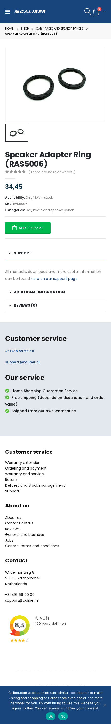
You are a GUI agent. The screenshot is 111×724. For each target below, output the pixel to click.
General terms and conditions (32, 546)
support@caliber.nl (22, 362)
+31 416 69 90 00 (19, 351)
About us (13, 517)
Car (28, 210)
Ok (50, 716)
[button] (9, 11)
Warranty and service (24, 474)
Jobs (9, 540)
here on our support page (54, 278)
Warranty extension (23, 462)
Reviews (12, 528)
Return (11, 479)
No (63, 716)
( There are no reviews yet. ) (51, 171)
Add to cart (31, 228)
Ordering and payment (26, 468)
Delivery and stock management (35, 485)
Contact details (19, 523)
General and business (24, 534)
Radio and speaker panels (54, 210)
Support (12, 491)
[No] (104, 705)
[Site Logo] (30, 12)
